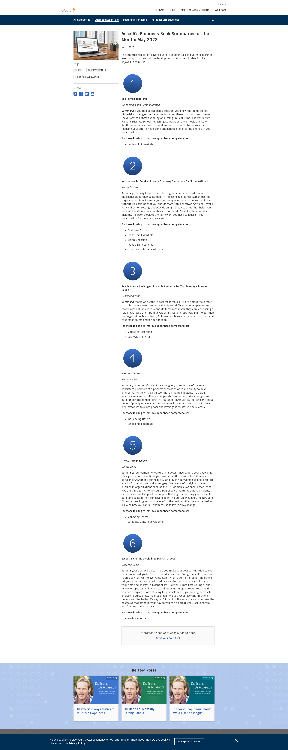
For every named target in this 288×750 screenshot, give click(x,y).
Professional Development (87, 77)
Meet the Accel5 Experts (195, 10)
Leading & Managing (135, 19)
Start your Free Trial (168, 638)
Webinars (220, 10)
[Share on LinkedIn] (87, 93)
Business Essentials (107, 19)
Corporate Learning (97, 70)
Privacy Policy (77, 743)
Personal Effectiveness (165, 19)
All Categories (82, 19)
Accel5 (78, 70)
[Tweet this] (75, 93)
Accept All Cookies (189, 741)
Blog (172, 10)
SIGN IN (222, 4)
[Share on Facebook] (81, 93)
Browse (160, 10)
